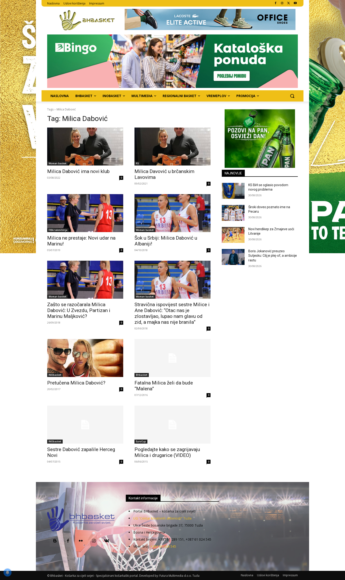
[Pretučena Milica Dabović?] (85, 358)
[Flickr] (81, 541)
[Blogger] (55, 541)
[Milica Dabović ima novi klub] (85, 147)
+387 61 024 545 (163, 546)
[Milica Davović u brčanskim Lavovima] (172, 147)
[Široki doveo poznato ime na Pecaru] (233, 213)
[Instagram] (282, 3)
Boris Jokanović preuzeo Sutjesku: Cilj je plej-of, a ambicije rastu (272, 255)
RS (137, 163)
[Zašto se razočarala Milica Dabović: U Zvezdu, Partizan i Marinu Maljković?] (85, 280)
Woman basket (57, 163)
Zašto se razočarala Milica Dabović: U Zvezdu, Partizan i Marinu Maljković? (78, 310)
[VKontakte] (106, 541)
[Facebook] (275, 3)
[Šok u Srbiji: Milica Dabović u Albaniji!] (172, 213)
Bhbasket (141, 375)
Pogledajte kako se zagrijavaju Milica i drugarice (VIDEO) (167, 452)
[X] (288, 3)
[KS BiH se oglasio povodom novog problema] (233, 191)
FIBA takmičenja (58, 230)
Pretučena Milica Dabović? (76, 383)
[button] (292, 96)
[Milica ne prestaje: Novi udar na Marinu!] (85, 213)
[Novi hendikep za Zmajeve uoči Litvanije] (233, 235)
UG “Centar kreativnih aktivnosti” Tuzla (162, 518)
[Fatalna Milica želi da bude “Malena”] (172, 358)
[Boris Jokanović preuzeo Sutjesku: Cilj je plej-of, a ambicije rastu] (233, 257)
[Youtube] (295, 3)
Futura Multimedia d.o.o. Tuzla (179, 576)
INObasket (55, 375)
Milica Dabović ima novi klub (78, 171)
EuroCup (141, 441)
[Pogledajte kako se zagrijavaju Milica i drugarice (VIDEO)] (172, 425)
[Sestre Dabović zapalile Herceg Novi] (85, 425)
